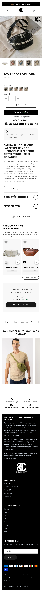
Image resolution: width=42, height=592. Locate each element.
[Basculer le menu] (5, 10)
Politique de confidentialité (29, 575)
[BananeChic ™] (21, 10)
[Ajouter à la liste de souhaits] (6, 242)
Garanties (24, 578)
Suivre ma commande (11, 487)
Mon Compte (8, 483)
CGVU (5, 575)
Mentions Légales (14, 575)
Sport (5, 522)
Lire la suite (11, 188)
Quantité (7, 94)
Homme (6, 509)
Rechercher (7, 496)
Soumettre (10, 557)
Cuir (5, 515)
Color (7, 85)
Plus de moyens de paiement (21, 117)
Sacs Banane (8, 493)
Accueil (6, 71)
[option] (21, 37)
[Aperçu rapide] (17, 262)
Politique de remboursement (11, 578)
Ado (5, 519)
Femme (6, 512)
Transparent (8, 528)
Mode (6, 532)
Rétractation (7, 580)
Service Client (8, 490)
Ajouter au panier (21, 105)
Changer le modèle (31, 277)
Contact (31, 578)
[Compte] (32, 10)
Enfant (6, 525)
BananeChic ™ (12, 586)
